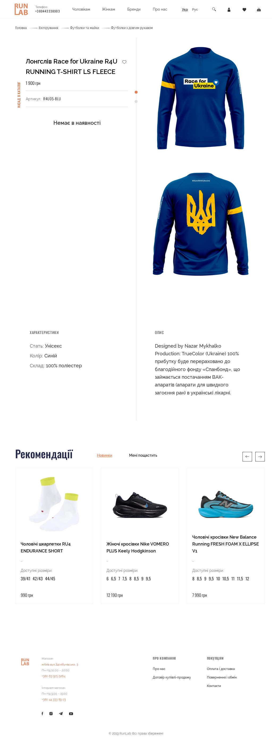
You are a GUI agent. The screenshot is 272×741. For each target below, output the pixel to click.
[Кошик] (259, 9)
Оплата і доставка (221, 669)
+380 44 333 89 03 (54, 699)
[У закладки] (124, 62)
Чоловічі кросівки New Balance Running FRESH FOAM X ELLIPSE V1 (225, 544)
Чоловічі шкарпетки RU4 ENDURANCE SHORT (46, 547)
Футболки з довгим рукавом (132, 28)
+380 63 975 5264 (53, 676)
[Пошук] (214, 9)
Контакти (214, 686)
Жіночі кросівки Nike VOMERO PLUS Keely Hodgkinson (138, 547)
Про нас (159, 669)
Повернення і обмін (222, 677)
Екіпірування (48, 28)
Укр (185, 9)
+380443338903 (47, 11)
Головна (21, 28)
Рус (195, 9)
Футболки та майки (84, 28)
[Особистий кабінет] (229, 9)
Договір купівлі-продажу (172, 677)
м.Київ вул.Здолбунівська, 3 (60, 664)
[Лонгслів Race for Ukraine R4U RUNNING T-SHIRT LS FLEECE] (200, 98)
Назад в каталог (18, 95)
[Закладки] (244, 9)
